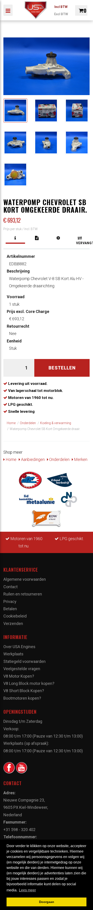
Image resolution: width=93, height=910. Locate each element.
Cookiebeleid (15, 616)
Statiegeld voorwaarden (24, 661)
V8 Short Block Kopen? (23, 690)
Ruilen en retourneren (22, 594)
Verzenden (13, 623)
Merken (80, 459)
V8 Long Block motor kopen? (28, 683)
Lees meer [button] (27, 890)
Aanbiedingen (32, 459)
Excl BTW (61, 14)
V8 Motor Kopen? (18, 676)
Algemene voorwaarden (24, 579)
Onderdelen (59, 459)
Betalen (10, 608)
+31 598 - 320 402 (19, 829)
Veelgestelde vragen (21, 668)
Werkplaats (13, 654)
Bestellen (62, 368)
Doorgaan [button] (46, 902)
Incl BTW (60, 7)
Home (10, 459)
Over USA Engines (19, 646)
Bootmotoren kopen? (22, 698)
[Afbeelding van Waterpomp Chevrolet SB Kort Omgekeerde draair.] (15, 110)
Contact (10, 586)
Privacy (9, 601)
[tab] (15, 238)
